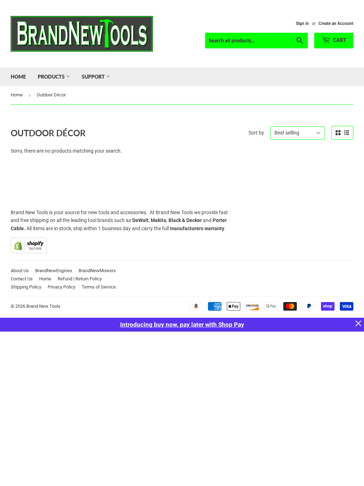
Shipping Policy (26, 287)
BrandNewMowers (97, 270)
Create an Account (335, 23)
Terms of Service (99, 287)
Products (52, 77)
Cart (339, 40)
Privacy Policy (61, 287)
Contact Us (22, 278)
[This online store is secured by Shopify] (29, 251)
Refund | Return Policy (80, 278)
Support (94, 77)
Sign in (302, 23)
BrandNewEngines (53, 270)
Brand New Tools (43, 306)
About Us (20, 270)
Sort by (256, 133)
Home (18, 77)
